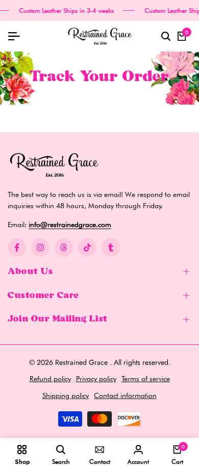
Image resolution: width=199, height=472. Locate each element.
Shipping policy (65, 395)
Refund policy (50, 379)
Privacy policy (96, 379)
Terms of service (145, 379)
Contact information (125, 395)
